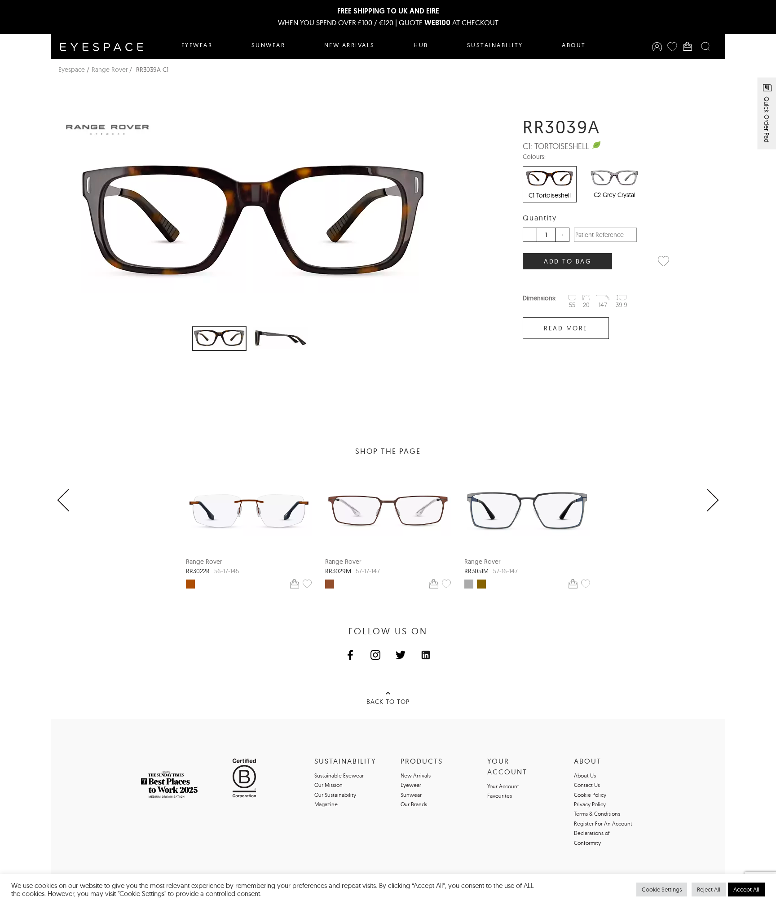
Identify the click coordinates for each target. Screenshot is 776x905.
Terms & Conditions (597, 813)
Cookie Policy (590, 794)
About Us (585, 775)
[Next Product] (713, 501)
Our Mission (328, 785)
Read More (566, 328)
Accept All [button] (746, 889)
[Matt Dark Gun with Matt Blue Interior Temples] (468, 584)
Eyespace (71, 70)
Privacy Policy (590, 804)
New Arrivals (349, 44)
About (574, 44)
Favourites (499, 795)
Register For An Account (603, 823)
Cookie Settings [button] (662, 889)
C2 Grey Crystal (614, 195)
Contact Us (587, 785)
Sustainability (495, 44)
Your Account (503, 786)
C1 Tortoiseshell (550, 195)
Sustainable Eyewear (339, 775)
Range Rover (110, 70)
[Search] (705, 46)
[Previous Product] (63, 501)
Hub (421, 44)
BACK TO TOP (388, 702)
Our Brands (414, 804)
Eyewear (197, 44)
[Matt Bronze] (190, 584)
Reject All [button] (708, 889)
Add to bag (567, 261)
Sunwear (268, 44)
